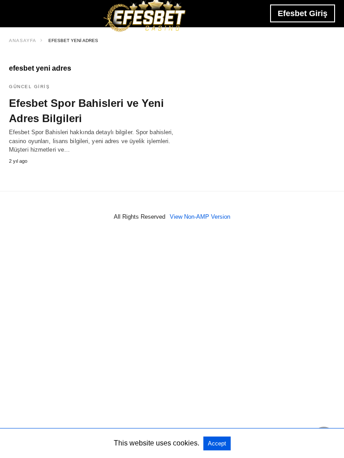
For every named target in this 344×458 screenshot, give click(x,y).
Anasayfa (22, 40)
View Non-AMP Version (200, 216)
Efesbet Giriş (302, 13)
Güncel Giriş (29, 86)
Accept (217, 443)
